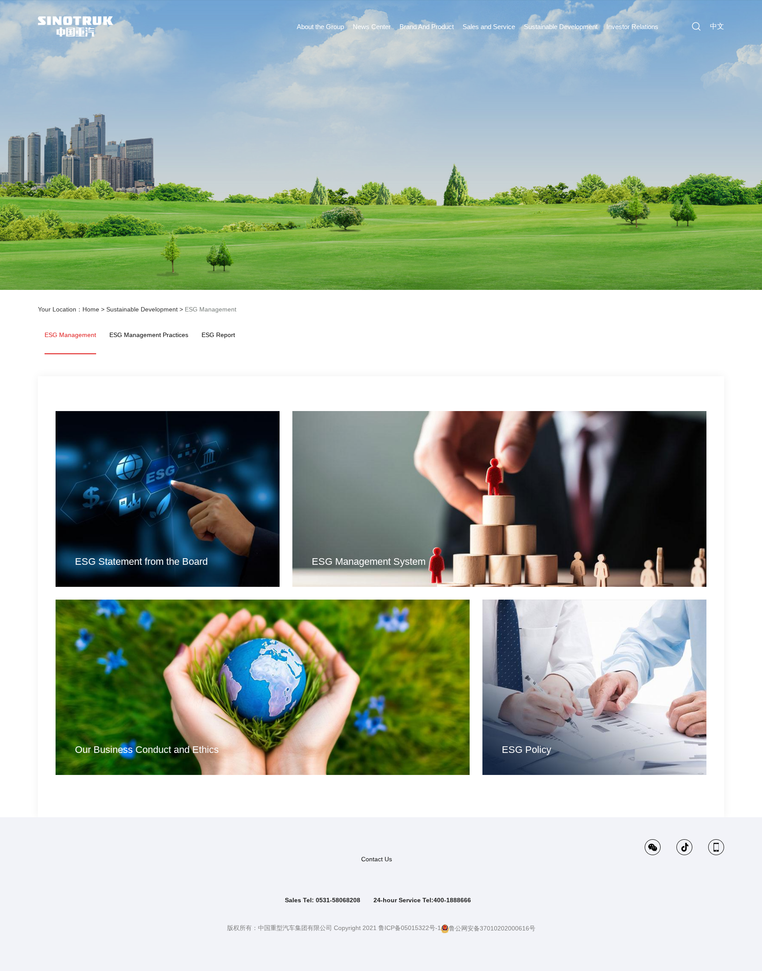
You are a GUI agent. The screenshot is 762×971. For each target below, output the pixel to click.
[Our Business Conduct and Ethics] (262, 686)
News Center (372, 26)
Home (90, 309)
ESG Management (210, 309)
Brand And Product (427, 26)
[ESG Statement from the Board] (167, 498)
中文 (717, 26)
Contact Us (376, 859)
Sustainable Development (561, 26)
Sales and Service (489, 26)
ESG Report (218, 334)
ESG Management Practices (148, 334)
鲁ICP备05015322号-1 (409, 927)
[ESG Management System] (499, 498)
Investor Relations (632, 26)
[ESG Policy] (594, 686)
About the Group (320, 26)
